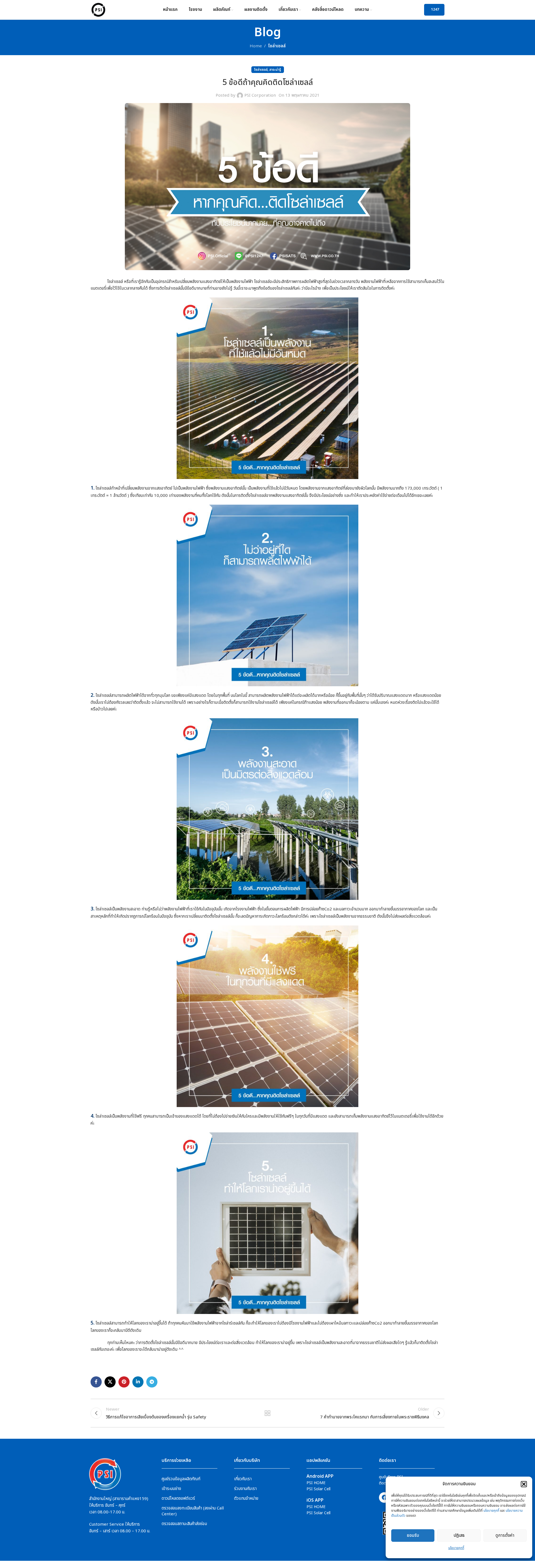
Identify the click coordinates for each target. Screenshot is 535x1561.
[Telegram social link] (151, 1381)
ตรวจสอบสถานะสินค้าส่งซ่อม (184, 1524)
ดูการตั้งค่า (504, 1535)
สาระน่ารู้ (275, 69)
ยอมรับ (413, 1535)
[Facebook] (384, 1497)
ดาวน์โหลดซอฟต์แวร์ (178, 1498)
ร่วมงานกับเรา (245, 1489)
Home (256, 46)
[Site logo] (98, 9)
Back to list (267, 1413)
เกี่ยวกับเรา (243, 1479)
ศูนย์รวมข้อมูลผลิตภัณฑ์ (181, 1479)
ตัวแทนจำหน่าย (246, 1498)
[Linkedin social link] (138, 1381)
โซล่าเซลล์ (277, 46)
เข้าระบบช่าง (171, 1489)
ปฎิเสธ (459, 1535)
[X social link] (110, 1381)
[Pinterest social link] (124, 1381)
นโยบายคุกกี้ (491, 1510)
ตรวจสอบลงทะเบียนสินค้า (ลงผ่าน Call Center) (193, 1511)
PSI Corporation (260, 95)
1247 (435, 9)
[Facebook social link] (96, 1381)
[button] (524, 1484)
